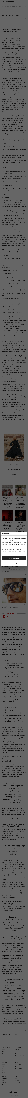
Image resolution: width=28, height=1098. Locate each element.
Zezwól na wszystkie (14, 558)
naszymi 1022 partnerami (12, 540)
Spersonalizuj (13, 563)
